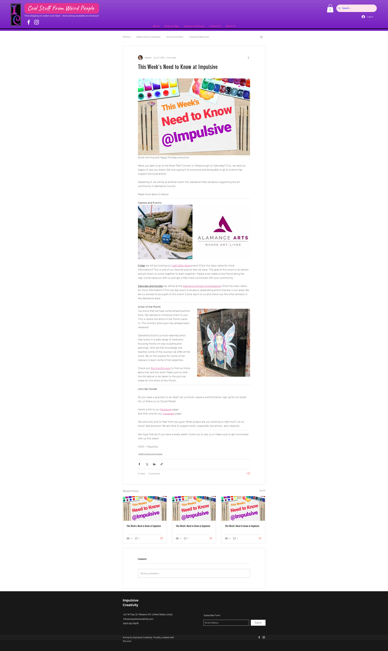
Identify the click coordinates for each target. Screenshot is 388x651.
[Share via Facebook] (139, 464)
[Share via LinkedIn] (154, 464)
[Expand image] (165, 232)
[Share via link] (161, 464)
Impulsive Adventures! (199, 36)
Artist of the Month (174, 36)
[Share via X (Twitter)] (146, 464)
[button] (330, 8)
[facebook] (259, 637)
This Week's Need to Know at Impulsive (144, 526)
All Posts (126, 36)
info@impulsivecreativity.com (138, 619)
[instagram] (263, 637)
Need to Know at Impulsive (148, 36)
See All (262, 490)
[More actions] (248, 57)
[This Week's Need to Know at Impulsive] (145, 508)
